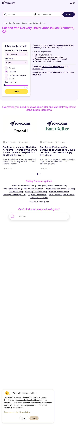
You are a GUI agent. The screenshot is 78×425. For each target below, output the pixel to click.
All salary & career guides (39, 202)
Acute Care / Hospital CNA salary (62, 195)
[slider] (5, 85)
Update (16, 92)
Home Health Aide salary (12, 189)
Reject (24, 418)
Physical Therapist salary (59, 192)
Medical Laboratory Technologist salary (60, 189)
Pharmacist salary (16, 192)
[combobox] (17, 14)
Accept (34, 418)
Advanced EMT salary (39, 198)
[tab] (37, 174)
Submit (68, 14)
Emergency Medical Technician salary (52, 186)
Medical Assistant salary (33, 189)
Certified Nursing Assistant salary (23, 186)
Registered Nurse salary (37, 195)
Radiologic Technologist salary (14, 195)
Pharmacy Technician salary (36, 192)
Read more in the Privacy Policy (17, 412)
